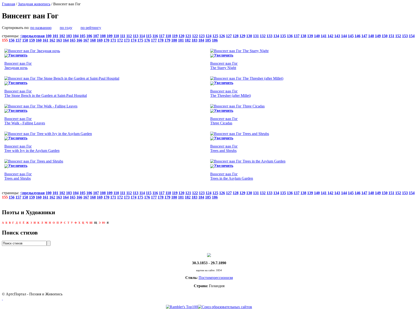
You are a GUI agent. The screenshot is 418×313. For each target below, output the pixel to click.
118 (168, 36)
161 (45, 40)
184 (201, 40)
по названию (41, 28)
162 (52, 40)
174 (133, 40)
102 (62, 36)
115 (148, 36)
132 (263, 36)
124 (208, 36)
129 (242, 36)
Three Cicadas (224, 121)
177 (154, 40)
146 (357, 36)
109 (109, 36)
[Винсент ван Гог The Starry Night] (239, 51)
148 (371, 36)
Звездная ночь (18, 65)
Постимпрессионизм (216, 278)
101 (55, 36)
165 (72, 40)
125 (215, 36)
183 (194, 40)
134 (276, 36)
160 (39, 40)
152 (398, 36)
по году (66, 28)
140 (317, 36)
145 (351, 36)
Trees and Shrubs (224, 148)
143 (337, 36)
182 (188, 40)
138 (303, 36)
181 (181, 40)
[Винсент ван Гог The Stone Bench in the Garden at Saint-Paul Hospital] (61, 78)
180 (174, 40)
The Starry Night (224, 65)
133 (269, 36)
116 (155, 36)
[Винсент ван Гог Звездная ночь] (32, 51)
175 (140, 40)
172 (120, 40)
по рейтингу (91, 28)
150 (385, 36)
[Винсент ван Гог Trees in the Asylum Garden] (247, 161)
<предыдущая (32, 36)
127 (229, 36)
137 (296, 36)
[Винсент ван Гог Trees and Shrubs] (239, 134)
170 (106, 40)
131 (256, 36)
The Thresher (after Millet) (230, 93)
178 (161, 40)
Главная (8, 4)
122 (195, 36)
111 (122, 36)
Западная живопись (34, 4)
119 (175, 36)
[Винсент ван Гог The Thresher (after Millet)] (246, 78)
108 (103, 36)
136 (290, 36)
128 (236, 36)
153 (405, 36)
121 (188, 36)
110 (116, 36)
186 (215, 40)
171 (113, 40)
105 (82, 36)
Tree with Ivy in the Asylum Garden (32, 148)
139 (310, 36)
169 (100, 40)
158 (25, 40)
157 (18, 40)
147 (364, 36)
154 (412, 36)
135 (283, 36)
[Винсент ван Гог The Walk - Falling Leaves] (40, 106)
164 (66, 40)
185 (208, 40)
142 (330, 36)
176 (147, 40)
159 (32, 40)
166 (79, 40)
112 (129, 36)
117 (161, 36)
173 (127, 40)
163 (59, 40)
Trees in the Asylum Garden (231, 176)
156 (12, 40)
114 (142, 36)
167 (86, 40)
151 (391, 36)
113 (135, 36)
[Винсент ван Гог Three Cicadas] (237, 106)
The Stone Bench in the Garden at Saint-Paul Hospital (45, 93)
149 (378, 36)
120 (181, 36)
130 (249, 36)
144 (344, 36)
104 (76, 36)
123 (202, 36)
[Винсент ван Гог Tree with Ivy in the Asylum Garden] (48, 134)
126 (222, 36)
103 (69, 36)
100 (49, 36)
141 (324, 36)
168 (93, 40)
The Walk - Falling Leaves (24, 121)
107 (96, 36)
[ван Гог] (209, 255)
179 (167, 40)
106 (89, 36)
